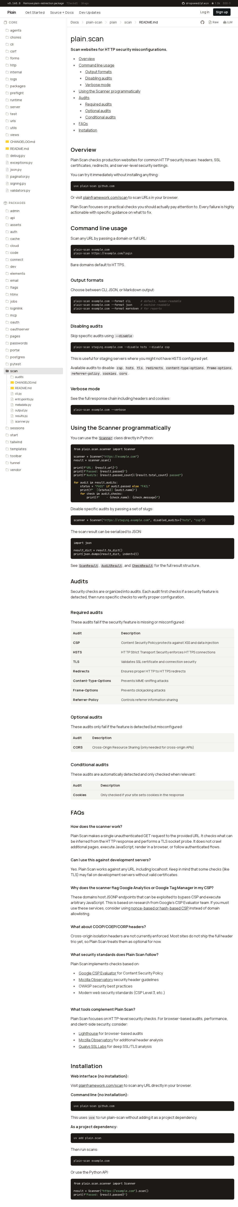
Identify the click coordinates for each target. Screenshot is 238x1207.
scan (128, 22)
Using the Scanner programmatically (109, 91)
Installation (88, 130)
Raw (215, 22)
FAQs (83, 123)
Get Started (35, 12)
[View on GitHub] (202, 22)
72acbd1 (72, 3)
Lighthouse (88, 1033)
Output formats (98, 71)
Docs (75, 22)
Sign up (222, 12)
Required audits (98, 104)
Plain (11, 12)
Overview (87, 58)
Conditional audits (100, 117)
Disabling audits (98, 78)
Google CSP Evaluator (97, 973)
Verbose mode (98, 84)
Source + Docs (62, 12)
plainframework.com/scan (105, 197)
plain (113, 22)
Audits (84, 97)
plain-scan (94, 22)
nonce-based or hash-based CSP (160, 908)
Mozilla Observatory (96, 979)
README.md (148, 22)
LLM (229, 22)
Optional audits (98, 110)
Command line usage (96, 65)
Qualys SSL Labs (92, 1046)
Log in (204, 12)
